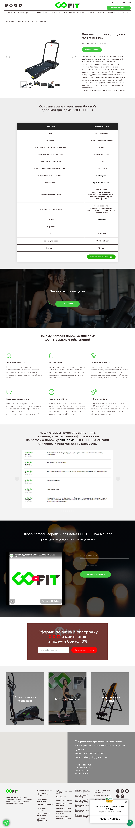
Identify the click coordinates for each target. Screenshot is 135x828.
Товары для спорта (45, 804)
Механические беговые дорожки (63, 817)
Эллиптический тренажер (81, 796)
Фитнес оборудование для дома (64, 791)
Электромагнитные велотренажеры (83, 816)
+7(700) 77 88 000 (109, 819)
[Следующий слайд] (74, 56)
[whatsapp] (122, 797)
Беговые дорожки (63, 808)
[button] (67, 304)
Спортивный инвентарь (42, 800)
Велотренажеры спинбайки (82, 806)
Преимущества (40, 13)
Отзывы (111, 13)
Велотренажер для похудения (102, 791)
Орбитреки (61, 797)
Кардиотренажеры (64, 800)
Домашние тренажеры (42, 820)
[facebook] (6, 5)
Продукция (23, 13)
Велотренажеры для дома (82, 811)
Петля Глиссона (100, 799)
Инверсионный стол (102, 796)
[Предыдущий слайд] (8, 56)
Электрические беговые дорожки (82, 791)
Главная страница (44, 790)
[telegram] (20, 5)
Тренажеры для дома (43, 795)
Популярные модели (74, 13)
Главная (11, 13)
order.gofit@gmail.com (95, 757)
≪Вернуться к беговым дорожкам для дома (26, 21)
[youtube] (15, 5)
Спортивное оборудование (43, 809)
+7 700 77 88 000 (121, 2)
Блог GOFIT (56, 13)
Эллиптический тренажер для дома (83, 801)
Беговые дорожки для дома (63, 812)
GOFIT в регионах (96, 13)
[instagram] (11, 5)
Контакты (123, 13)
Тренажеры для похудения (43, 814)
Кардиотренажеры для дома (64, 804)
